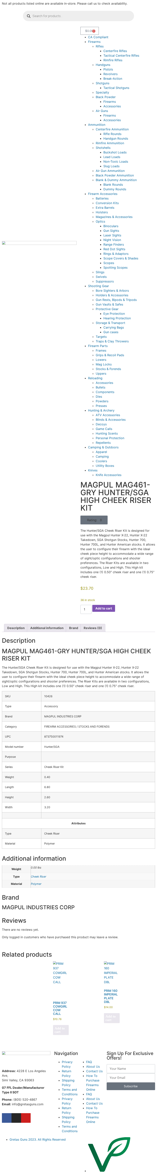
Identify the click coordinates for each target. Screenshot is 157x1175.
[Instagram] (16, 1118)
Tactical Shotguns (116, 88)
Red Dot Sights (114, 249)
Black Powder (106, 97)
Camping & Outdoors (103, 447)
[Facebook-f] (6, 1118)
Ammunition (96, 125)
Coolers (101, 461)
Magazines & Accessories (114, 217)
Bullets (100, 387)
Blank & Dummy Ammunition (116, 180)
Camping (102, 456)
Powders (102, 401)
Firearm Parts (98, 346)
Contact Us (94, 1071)
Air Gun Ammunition (110, 171)
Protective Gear (107, 309)
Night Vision (112, 240)
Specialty (102, 92)
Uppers (101, 373)
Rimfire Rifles (112, 60)
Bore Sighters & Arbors (112, 290)
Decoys (101, 424)
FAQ (89, 1062)
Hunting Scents (107, 433)
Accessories (112, 106)
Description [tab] (16, 628)
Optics (100, 221)
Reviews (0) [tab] (93, 628)
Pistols (108, 69)
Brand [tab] (73, 628)
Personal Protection (110, 438)
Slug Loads (111, 166)
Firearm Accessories (102, 194)
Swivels (101, 277)
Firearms (94, 42)
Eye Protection (114, 313)
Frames (101, 350)
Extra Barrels (105, 207)
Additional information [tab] (47, 628)
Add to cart (103, 608)
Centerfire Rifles (115, 51)
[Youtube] (26, 1118)
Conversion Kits (107, 203)
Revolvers (110, 74)
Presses (101, 406)
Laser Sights (112, 235)
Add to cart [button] (60, 1030)
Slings (100, 272)
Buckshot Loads (115, 152)
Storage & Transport (110, 323)
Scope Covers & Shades (120, 258)
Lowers (101, 360)
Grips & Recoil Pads (110, 355)
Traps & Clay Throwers (112, 341)
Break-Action (112, 78)
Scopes (108, 263)
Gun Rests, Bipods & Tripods (116, 300)
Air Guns (102, 111)
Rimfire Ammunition (110, 143)
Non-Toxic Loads (115, 161)
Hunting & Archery (101, 410)
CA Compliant (98, 37)
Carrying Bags (113, 327)
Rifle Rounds (112, 134)
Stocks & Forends (108, 369)
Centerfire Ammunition (112, 129)
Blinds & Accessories (111, 419)
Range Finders (113, 244)
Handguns (103, 65)
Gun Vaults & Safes (109, 304)
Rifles (100, 46)
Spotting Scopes (115, 267)
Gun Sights (111, 231)
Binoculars (110, 226)
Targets (101, 337)
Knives (92, 470)
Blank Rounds (113, 184)
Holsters (102, 212)
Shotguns (102, 83)
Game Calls (104, 429)
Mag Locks (104, 364)
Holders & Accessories (112, 295)
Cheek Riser (38, 876)
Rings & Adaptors (115, 254)
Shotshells (103, 148)
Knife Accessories (108, 475)
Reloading (95, 378)
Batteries (102, 198)
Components (105, 392)
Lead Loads (111, 157)
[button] (94, 520)
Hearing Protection (117, 318)
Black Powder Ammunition (115, 175)
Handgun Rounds (115, 138)
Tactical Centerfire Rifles (121, 55)
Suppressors (105, 281)
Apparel (101, 452)
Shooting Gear (98, 286)
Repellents (103, 443)
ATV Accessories (108, 415)
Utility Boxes (105, 466)
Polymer (36, 883)
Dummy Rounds (114, 189)
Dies (99, 396)
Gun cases (110, 332)
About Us (93, 1066)
